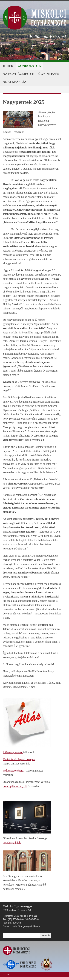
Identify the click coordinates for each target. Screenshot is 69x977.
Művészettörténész (13, 770)
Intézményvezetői (13, 752)
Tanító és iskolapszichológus (19, 759)
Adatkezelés (15, 81)
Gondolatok (29, 66)
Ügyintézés (48, 74)
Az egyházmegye (18, 74)
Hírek (8, 66)
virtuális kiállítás (12, 842)
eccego (6, 974)
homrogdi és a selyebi (15, 786)
